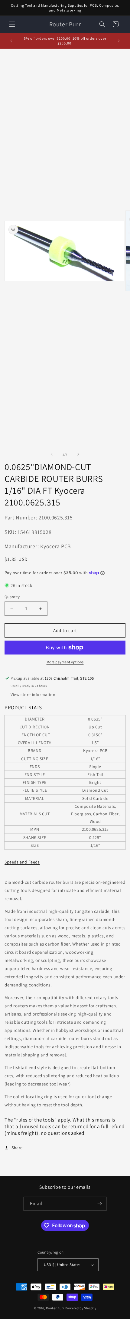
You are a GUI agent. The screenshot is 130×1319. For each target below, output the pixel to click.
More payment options (65, 662)
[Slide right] (78, 454)
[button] (12, 24)
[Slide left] (51, 454)
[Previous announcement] (11, 41)
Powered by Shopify (80, 1308)
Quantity (12, 596)
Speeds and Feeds (22, 862)
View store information (33, 694)
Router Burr (55, 1308)
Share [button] (17, 1147)
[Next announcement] (118, 41)
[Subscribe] (99, 1204)
